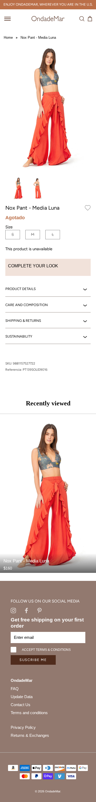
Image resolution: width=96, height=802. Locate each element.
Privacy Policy (23, 727)
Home (8, 38)
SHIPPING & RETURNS (23, 321)
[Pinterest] (39, 610)
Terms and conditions (29, 712)
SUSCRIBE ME (33, 660)
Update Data (22, 696)
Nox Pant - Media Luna (38, 38)
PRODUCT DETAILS (20, 289)
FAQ (15, 688)
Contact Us (20, 704)
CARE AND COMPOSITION (26, 305)
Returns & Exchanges (30, 735)
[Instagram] (13, 610)
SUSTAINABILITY (18, 336)
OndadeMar (52, 791)
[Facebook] (26, 610)
